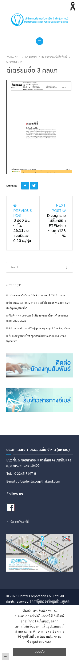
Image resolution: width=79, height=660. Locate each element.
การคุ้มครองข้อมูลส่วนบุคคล (51, 601)
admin (33, 57)
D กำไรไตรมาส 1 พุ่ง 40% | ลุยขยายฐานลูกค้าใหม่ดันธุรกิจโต (38, 328)
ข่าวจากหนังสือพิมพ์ (56, 57)
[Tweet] (34, 185)
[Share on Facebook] (25, 185)
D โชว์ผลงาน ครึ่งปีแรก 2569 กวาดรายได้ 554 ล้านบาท (35, 295)
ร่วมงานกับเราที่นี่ (20, 521)
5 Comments (14, 62)
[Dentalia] (39, 20)
